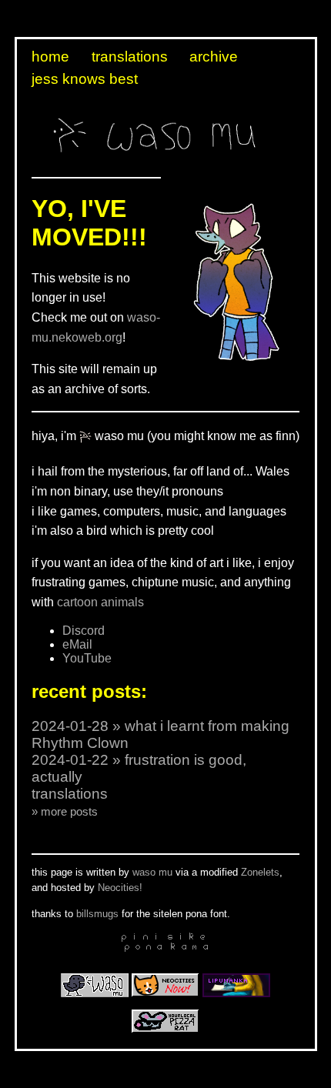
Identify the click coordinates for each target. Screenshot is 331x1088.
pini (140, 937)
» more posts (65, 811)
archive (213, 56)
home (50, 56)
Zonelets (260, 872)
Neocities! (120, 887)
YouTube (87, 658)
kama (190, 947)
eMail (77, 644)
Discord (83, 630)
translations (130, 56)
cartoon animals (100, 602)
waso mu (152, 872)
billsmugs (97, 913)
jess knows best (85, 79)
